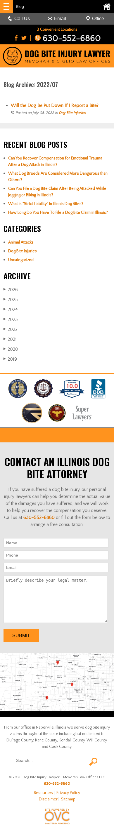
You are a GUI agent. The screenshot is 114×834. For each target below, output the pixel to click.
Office (98, 18)
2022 (11, 329)
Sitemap (68, 799)
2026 (11, 289)
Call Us (22, 18)
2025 (11, 299)
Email (60, 18)
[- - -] (6, 6)
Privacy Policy (68, 792)
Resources (43, 792)
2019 (10, 359)
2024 (11, 309)
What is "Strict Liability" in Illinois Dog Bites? (45, 203)
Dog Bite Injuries (72, 113)
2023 (11, 319)
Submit (21, 635)
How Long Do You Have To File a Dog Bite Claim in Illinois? (58, 212)
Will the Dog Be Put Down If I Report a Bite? (55, 105)
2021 (10, 339)
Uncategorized (21, 260)
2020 (11, 349)
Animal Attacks (21, 242)
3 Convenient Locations (57, 29)
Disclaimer (48, 799)
